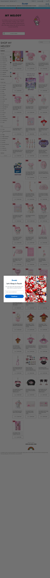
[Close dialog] (45, 277)
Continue (14, 296)
